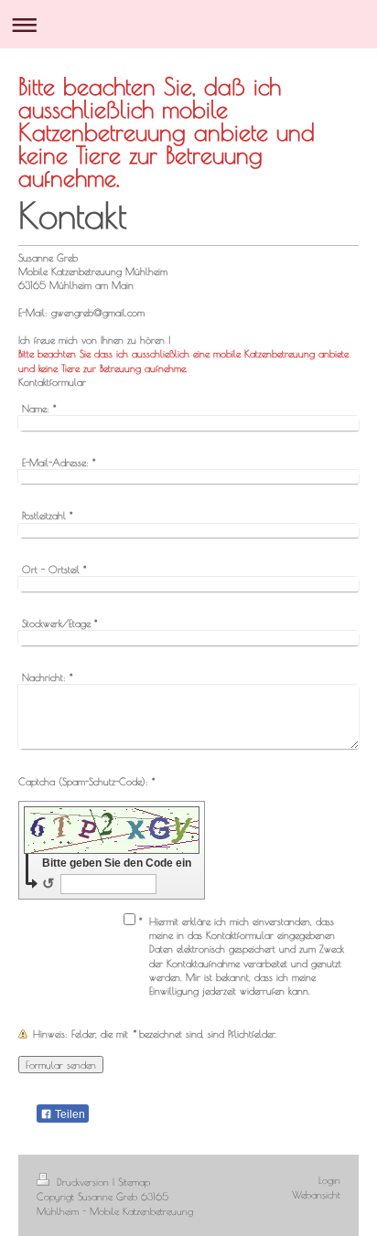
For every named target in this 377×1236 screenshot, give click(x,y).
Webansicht (316, 1194)
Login (329, 1180)
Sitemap (134, 1182)
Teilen (68, 1114)
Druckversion (83, 1182)
